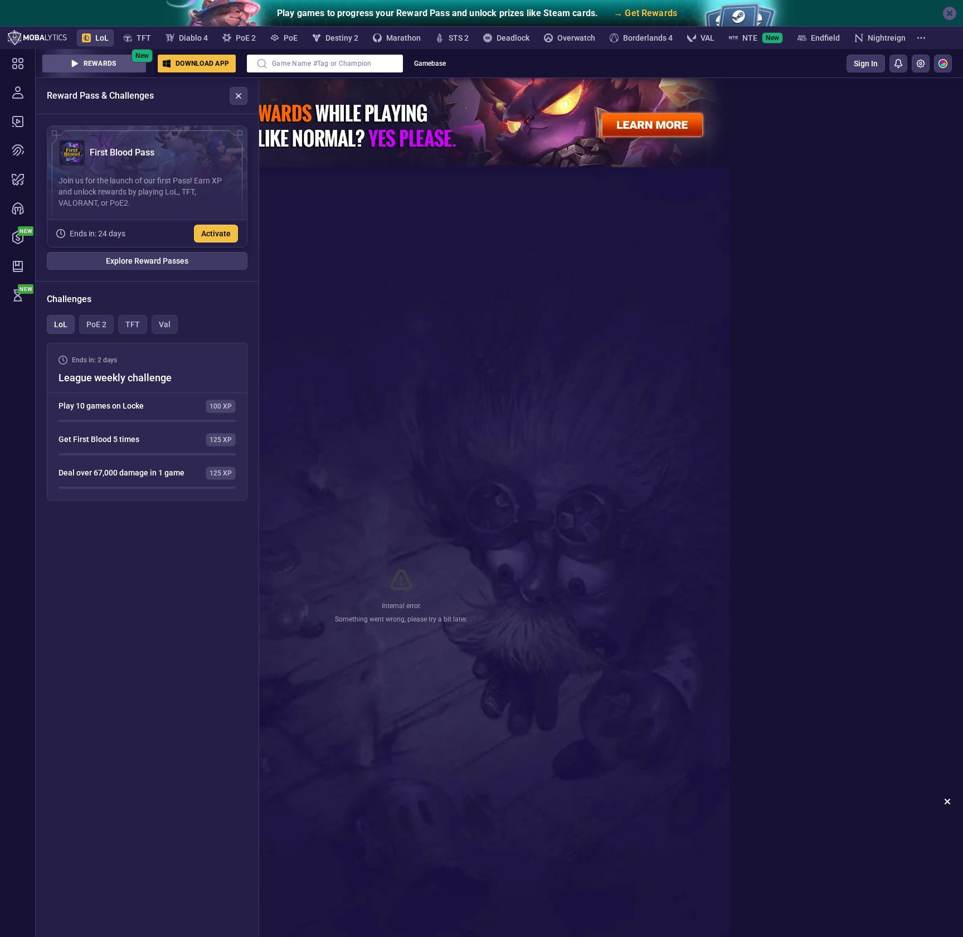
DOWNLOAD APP (202, 63)
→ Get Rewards (645, 13)
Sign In (866, 63)
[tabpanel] (147, 422)
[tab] (61, 324)
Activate (216, 233)
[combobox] (325, 63)
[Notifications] (898, 63)
